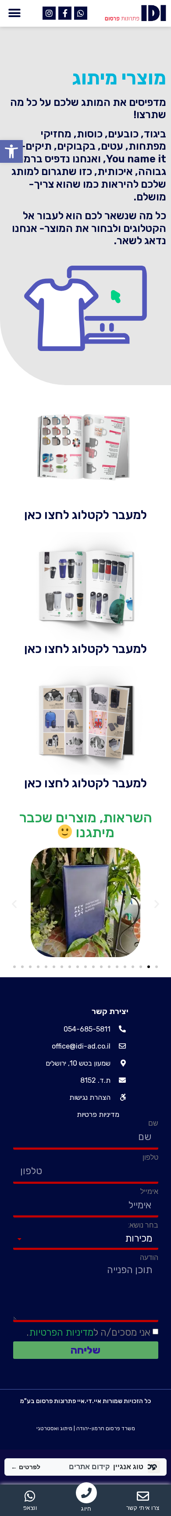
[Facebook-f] (65, 13)
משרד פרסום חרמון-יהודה (105, 1428)
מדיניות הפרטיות (61, 1332)
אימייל (149, 1191)
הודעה (149, 1257)
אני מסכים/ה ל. (88, 1332)
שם (153, 1123)
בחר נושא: (143, 1225)
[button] (11, 151)
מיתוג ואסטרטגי (54, 1428)
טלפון (150, 1157)
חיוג (86, 1508)
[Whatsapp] (81, 13)
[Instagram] (49, 13)
